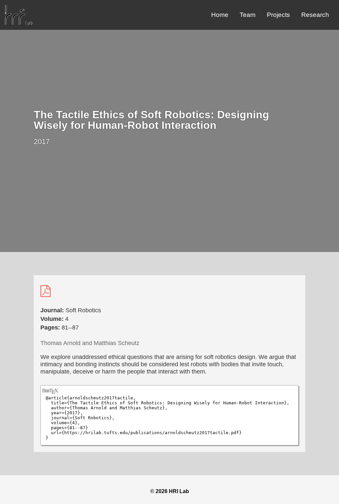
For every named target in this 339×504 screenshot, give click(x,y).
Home (219, 14)
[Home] (19, 23)
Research (315, 14)
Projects (278, 14)
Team (248, 14)
